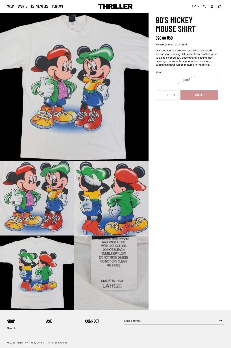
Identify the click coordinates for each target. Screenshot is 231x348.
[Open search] (204, 6)
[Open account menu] (212, 6)
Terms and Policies (57, 342)
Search (11, 328)
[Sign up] (220, 321)
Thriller (19, 342)
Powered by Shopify (34, 342)
